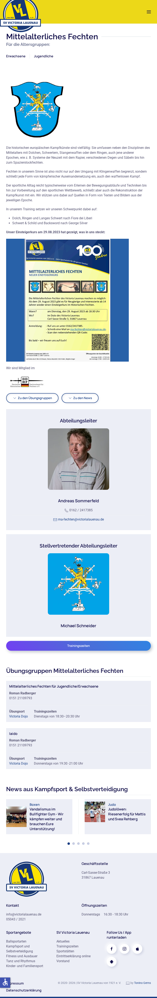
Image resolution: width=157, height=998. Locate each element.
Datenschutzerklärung (23, 990)
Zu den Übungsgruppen (35, 398)
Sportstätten (65, 951)
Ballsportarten (16, 941)
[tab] (68, 843)
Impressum (15, 983)
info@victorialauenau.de (23, 914)
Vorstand (63, 961)
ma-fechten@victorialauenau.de (81, 519)
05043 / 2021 (16, 919)
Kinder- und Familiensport (24, 966)
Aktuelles (63, 941)
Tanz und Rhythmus (20, 961)
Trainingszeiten (78, 646)
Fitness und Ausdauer (21, 956)
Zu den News (82, 398)
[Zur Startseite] (26, 879)
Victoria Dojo (18, 716)
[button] (149, 12)
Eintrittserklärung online (73, 956)
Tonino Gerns (142, 982)
